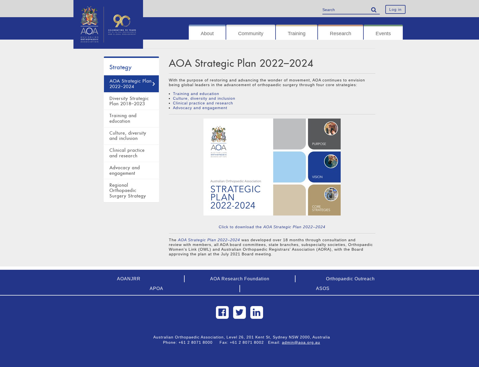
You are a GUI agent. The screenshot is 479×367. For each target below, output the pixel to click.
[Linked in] (256, 312)
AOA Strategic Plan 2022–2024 (130, 83)
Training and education (123, 118)
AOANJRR (129, 278)
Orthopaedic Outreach (350, 278)
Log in (395, 9)
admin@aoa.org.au (301, 342)
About (207, 33)
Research (340, 33)
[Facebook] (222, 312)
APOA (156, 288)
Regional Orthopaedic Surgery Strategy (127, 190)
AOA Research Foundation (239, 278)
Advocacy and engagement (124, 170)
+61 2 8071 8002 (249, 342)
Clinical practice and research (127, 153)
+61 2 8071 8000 (198, 342)
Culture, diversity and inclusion (127, 136)
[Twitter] (239, 312)
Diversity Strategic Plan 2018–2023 (129, 101)
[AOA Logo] (108, 7)
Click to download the (272, 227)
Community (250, 33)
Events (383, 33)
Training (296, 33)
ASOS (323, 288)
